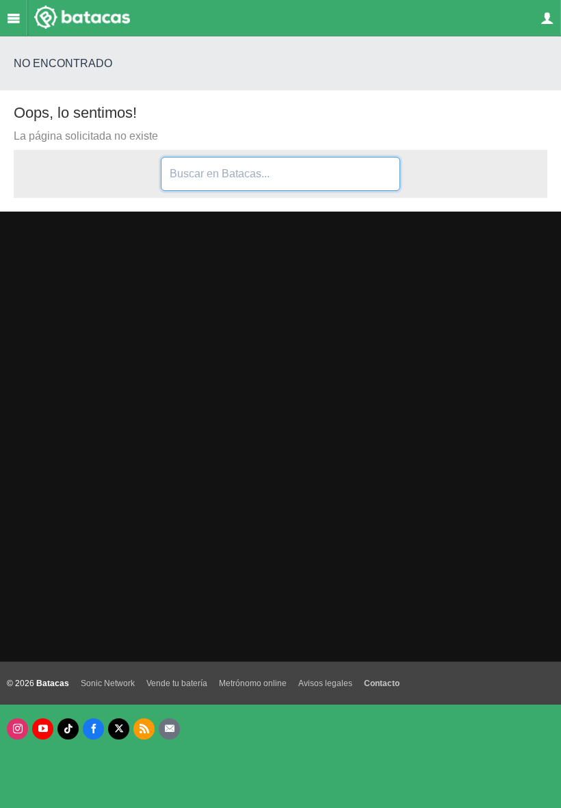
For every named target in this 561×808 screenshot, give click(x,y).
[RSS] (144, 729)
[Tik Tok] (68, 729)
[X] (118, 729)
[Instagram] (17, 729)
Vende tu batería (176, 683)
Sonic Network (108, 683)
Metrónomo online (253, 683)
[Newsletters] (169, 729)
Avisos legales (325, 683)
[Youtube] (42, 729)
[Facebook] (93, 729)
